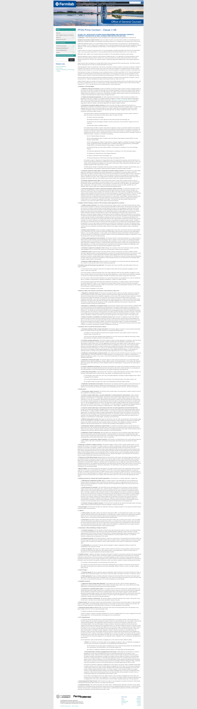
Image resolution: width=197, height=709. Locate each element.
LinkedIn (139, 705)
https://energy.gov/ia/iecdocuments (123, 100)
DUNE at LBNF (90, 5)
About (84, 2)
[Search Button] (142, 3)
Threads (139, 704)
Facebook (139, 698)
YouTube (139, 702)
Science (91, 2)
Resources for (110, 5)
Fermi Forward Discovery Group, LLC (74, 701)
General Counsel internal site (64, 55)
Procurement (59, 68)
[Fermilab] (64, 4)
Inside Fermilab (124, 701)
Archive (58, 52)
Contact (104, 2)
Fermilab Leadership (61, 66)
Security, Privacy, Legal (65, 706)
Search (71, 60)
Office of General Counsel (126, 21)
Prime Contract (60, 42)
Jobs (97, 2)
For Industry (124, 702)
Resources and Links (61, 39)
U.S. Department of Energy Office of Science (74, 703)
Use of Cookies (75, 706)
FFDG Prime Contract (61, 46)
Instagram (139, 701)
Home (78, 2)
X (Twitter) (139, 699)
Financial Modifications (61, 50)
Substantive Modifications (62, 48)
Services (58, 33)
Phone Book (112, 2)
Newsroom (80, 5)
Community (100, 5)
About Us (58, 37)
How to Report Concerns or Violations (65, 35)
